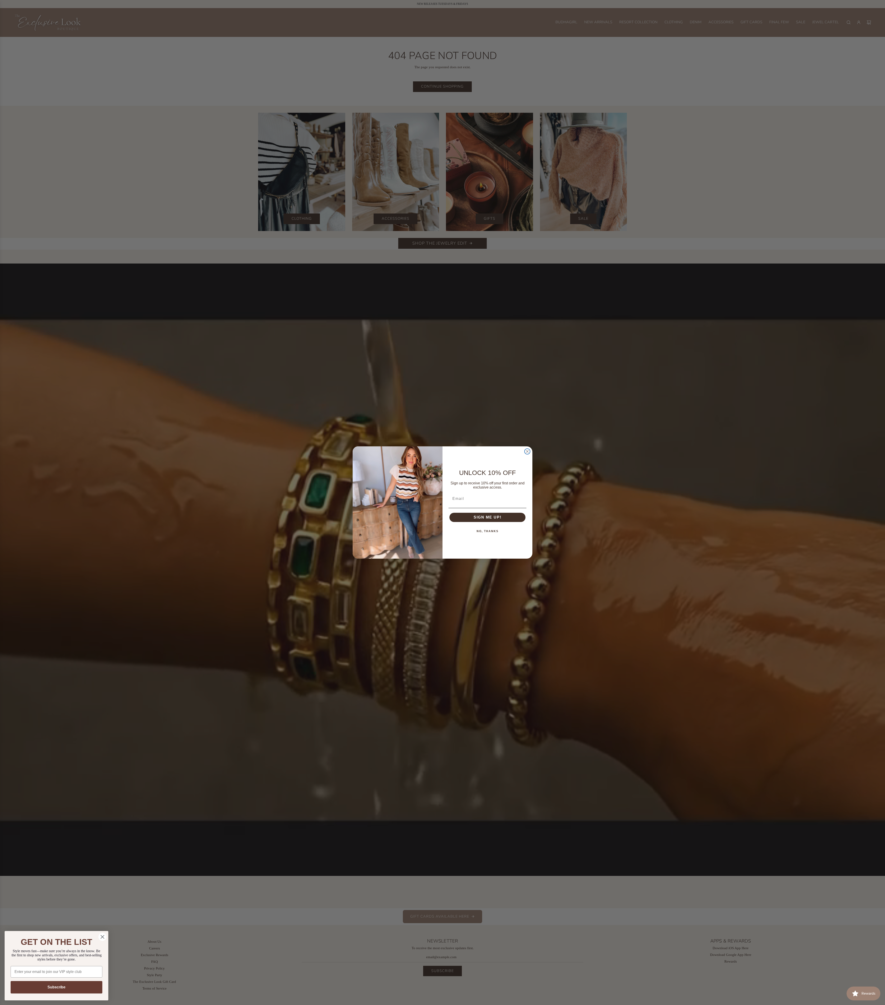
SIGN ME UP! (488, 517)
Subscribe (56, 987)
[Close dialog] (527, 451)
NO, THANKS (488, 531)
